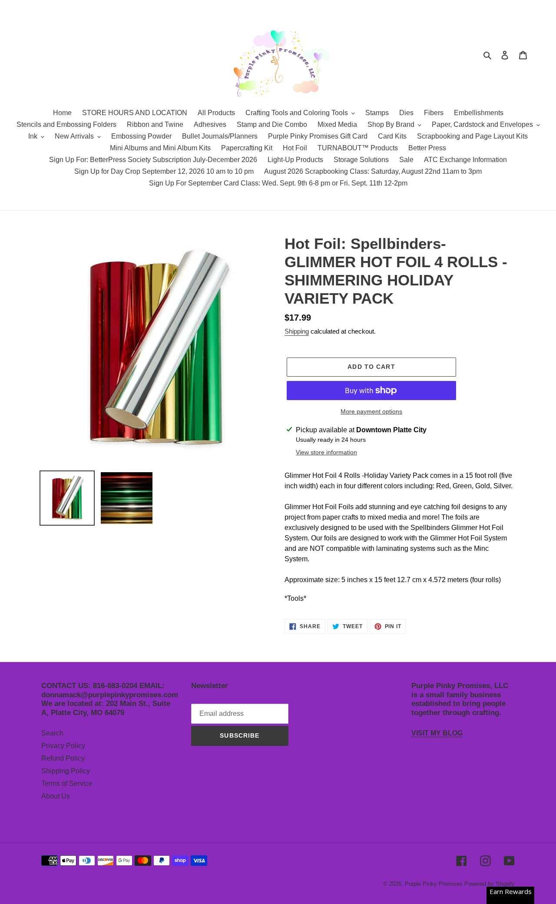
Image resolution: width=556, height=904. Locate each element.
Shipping (297, 331)
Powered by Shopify (489, 884)
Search (52, 733)
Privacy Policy (63, 745)
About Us (55, 796)
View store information (326, 452)
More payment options (371, 411)
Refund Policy (63, 758)
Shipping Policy (65, 771)
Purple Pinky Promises (434, 884)
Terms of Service (67, 783)
